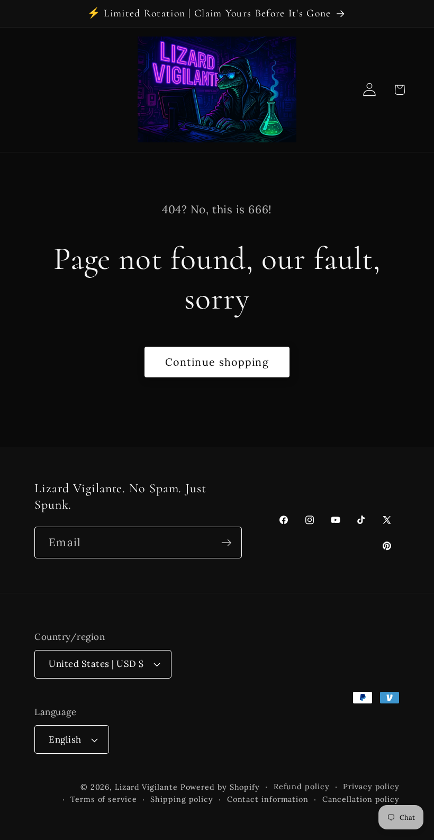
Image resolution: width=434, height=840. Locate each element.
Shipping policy (181, 799)
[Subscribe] (226, 543)
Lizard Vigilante (146, 787)
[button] (399, 90)
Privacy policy (371, 786)
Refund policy (302, 786)
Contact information (268, 799)
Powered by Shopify (220, 787)
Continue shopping (217, 361)
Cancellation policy (361, 799)
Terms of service (103, 799)
